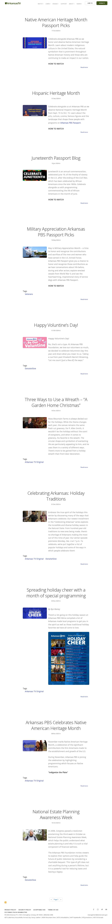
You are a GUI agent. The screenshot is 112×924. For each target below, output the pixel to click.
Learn (48, 4)
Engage (55, 4)
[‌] (93, 910)
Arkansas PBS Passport (70, 122)
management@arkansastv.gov (97, 915)
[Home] (13, 3)
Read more (84, 67)
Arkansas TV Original (34, 462)
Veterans (29, 294)
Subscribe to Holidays (5, 902)
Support (64, 4)
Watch (40, 4)
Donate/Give (30, 368)
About (71, 4)
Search (79, 4)
